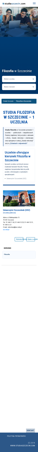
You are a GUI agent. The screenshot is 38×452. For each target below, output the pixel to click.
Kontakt (30, 430)
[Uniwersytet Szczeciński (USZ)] (19, 198)
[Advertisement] (19, 49)
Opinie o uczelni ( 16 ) (31, 239)
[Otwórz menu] (34, 3)
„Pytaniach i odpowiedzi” (18, 143)
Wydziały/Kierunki (19, 239)
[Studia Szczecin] (16, 3)
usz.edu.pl (6, 230)
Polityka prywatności (16, 436)
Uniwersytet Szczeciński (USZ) (16, 178)
